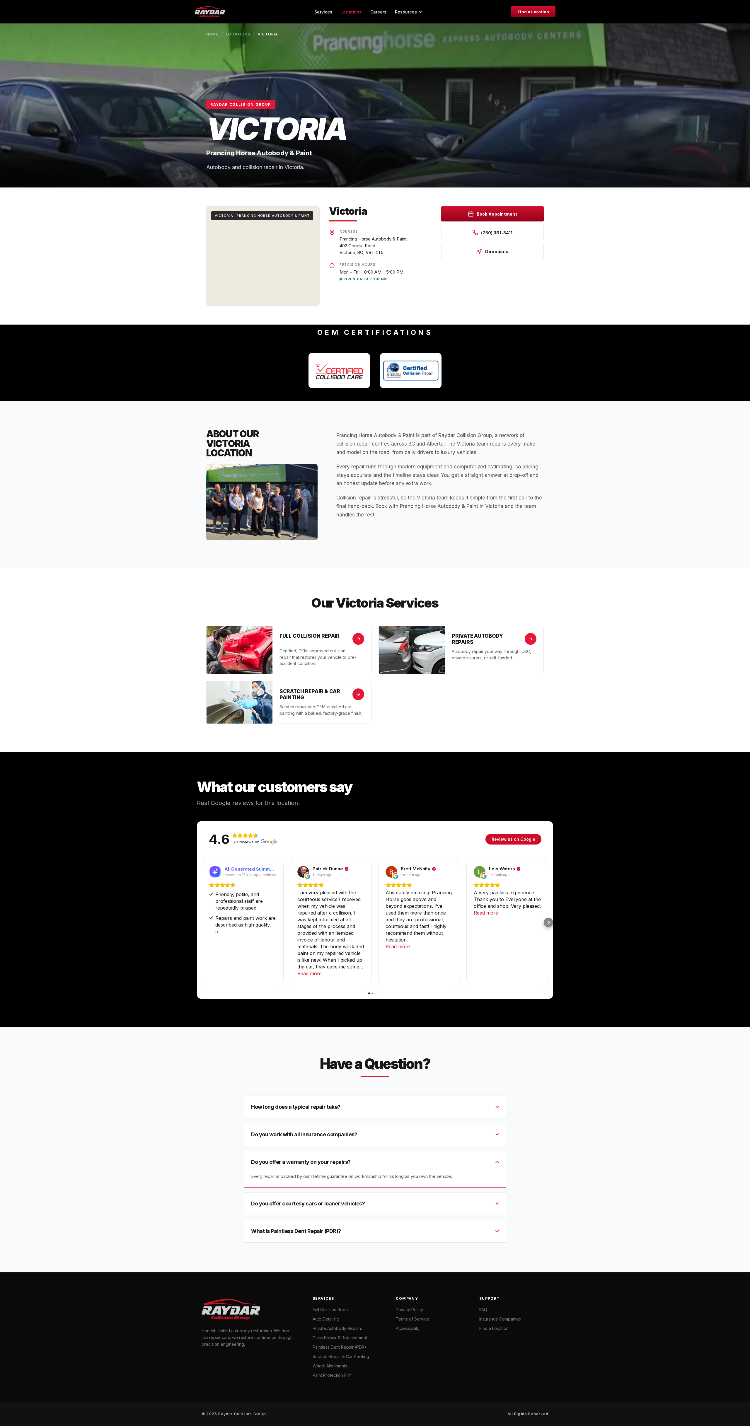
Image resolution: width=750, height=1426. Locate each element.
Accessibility (408, 1328)
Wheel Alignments (330, 1365)
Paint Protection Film (332, 1375)
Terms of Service (412, 1318)
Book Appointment (497, 213)
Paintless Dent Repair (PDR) (339, 1347)
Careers (378, 11)
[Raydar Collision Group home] (210, 12)
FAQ (483, 1309)
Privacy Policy (409, 1309)
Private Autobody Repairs (337, 1328)
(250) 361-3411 (496, 232)
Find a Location (533, 11)
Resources (406, 11)
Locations (351, 11)
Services (323, 11)
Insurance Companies (500, 1318)
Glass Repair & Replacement (340, 1337)
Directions (496, 251)
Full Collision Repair (331, 1309)
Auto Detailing (326, 1318)
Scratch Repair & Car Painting (341, 1356)
